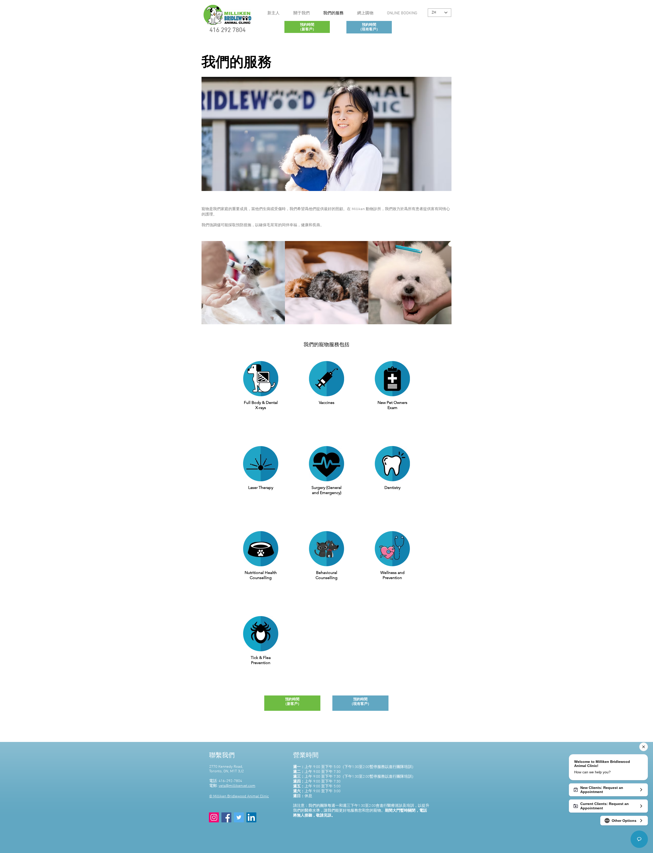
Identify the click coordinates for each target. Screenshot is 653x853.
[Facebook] (226, 817)
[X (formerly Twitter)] (239, 817)
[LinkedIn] (251, 817)
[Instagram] (214, 817)
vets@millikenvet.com (237, 786)
